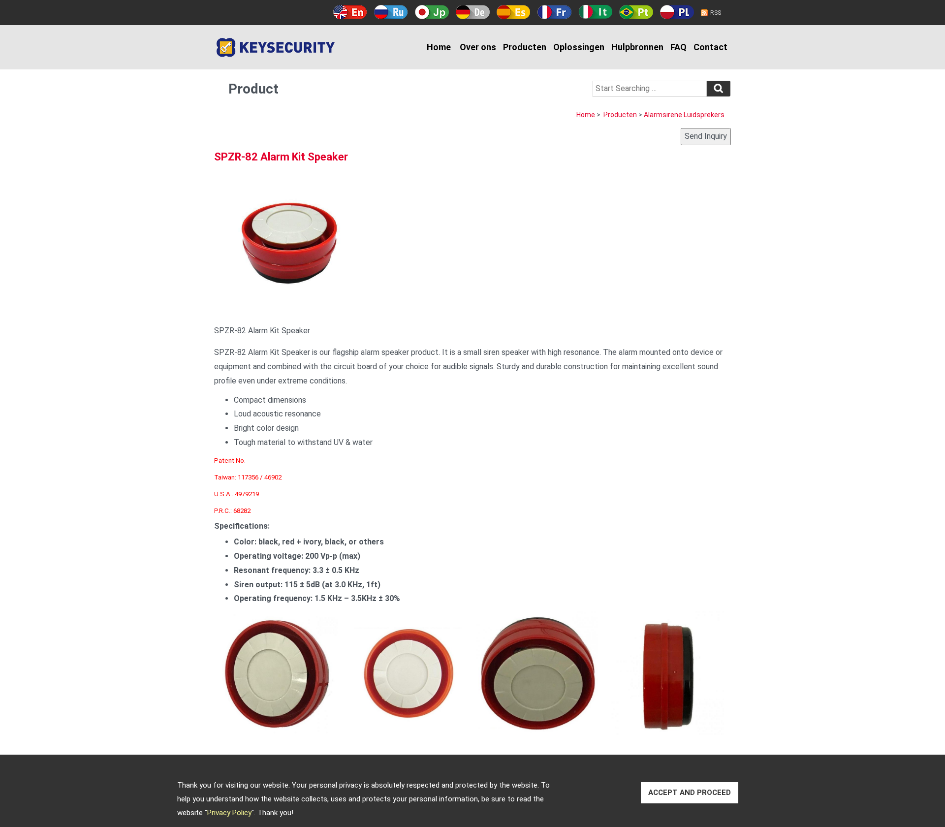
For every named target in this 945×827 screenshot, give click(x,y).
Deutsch (473, 12)
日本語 (432, 12)
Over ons (478, 47)
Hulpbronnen (637, 47)
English (350, 12)
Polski (677, 12)
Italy (595, 12)
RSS (715, 12)
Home (439, 47)
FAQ (678, 47)
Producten (524, 47)
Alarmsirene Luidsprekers (684, 115)
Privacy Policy (229, 812)
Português (636, 12)
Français (554, 12)
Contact (710, 47)
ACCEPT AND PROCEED (689, 792)
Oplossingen (578, 47)
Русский (391, 12)
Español (514, 12)
